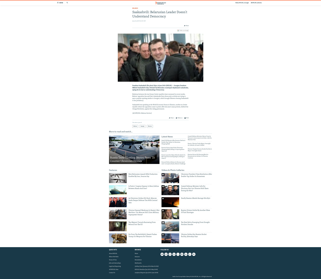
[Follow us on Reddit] (166, 254)
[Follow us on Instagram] (170, 254)
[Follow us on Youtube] (162, 254)
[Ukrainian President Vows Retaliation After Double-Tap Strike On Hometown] (170, 178)
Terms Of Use (113, 260)
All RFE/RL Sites (113, 269)
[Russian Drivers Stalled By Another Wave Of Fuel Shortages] (170, 214)
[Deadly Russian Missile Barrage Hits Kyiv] (170, 202)
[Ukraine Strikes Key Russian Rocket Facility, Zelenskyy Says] (170, 238)
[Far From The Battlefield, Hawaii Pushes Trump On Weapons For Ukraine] (118, 238)
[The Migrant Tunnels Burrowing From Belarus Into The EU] (118, 226)
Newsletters (138, 260)
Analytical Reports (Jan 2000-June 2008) (146, 272)
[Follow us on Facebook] (181, 254)
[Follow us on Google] (174, 254)
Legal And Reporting (115, 266)
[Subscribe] (193, 254)
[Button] (186, 26)
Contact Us (112, 272)
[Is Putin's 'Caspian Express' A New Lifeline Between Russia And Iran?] (118, 190)
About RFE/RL (113, 253)
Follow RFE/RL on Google (242, 3)
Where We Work (113, 256)
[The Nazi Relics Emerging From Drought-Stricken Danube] (170, 226)
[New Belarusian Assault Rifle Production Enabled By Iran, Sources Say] (118, 178)
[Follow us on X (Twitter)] (178, 254)
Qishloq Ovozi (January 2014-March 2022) (147, 266)
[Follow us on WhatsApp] (189, 254)
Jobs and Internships (115, 263)
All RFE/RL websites (256, 3)
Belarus (135, 8)
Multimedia (138, 263)
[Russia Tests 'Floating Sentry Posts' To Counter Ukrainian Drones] (134, 150)
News (136, 253)
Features (137, 256)
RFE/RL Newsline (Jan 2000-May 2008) (146, 269)
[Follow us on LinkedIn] (185, 254)
